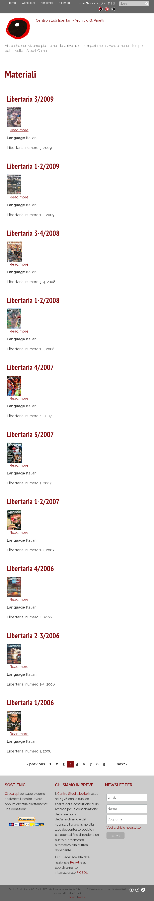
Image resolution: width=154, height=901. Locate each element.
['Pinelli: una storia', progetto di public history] (100, 8)
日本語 (111, 3)
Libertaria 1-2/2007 (33, 501)
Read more (19, 130)
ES (91, 3)
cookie (81, 897)
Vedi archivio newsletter (124, 827)
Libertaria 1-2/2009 (33, 166)
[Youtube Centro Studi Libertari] (137, 889)
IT (80, 3)
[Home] (20, 29)
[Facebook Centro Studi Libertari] (131, 889)
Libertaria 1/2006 (30, 702)
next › (122, 764)
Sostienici (47, 2)
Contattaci (28, 2)
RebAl (74, 862)
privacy (73, 897)
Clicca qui (12, 794)
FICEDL (82, 873)
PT (95, 3)
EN (87, 3)
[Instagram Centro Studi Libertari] (143, 889)
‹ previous (36, 764)
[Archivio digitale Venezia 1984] (106, 8)
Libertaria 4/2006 (30, 568)
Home (12, 2)
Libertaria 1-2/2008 (33, 300)
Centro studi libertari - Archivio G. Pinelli (70, 20)
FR (83, 3)
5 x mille (64, 2)
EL (105, 3)
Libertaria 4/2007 (30, 367)
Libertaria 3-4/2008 (33, 233)
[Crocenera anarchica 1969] (113, 8)
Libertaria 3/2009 (30, 99)
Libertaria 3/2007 (30, 434)
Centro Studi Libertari (73, 794)
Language (16, 138)
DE (98, 3)
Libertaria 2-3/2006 (33, 635)
